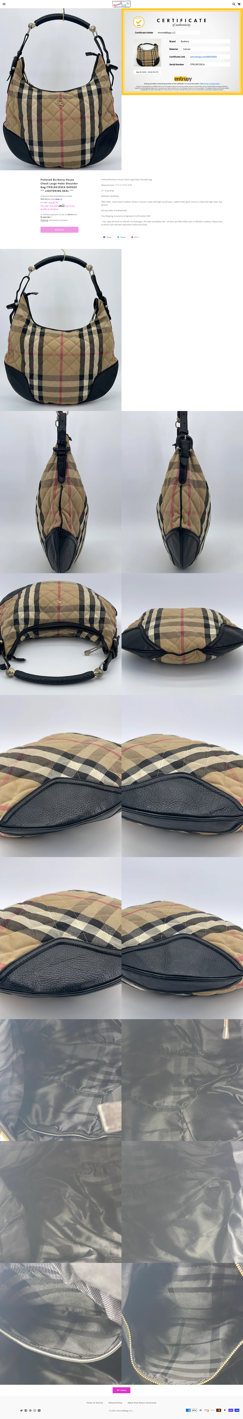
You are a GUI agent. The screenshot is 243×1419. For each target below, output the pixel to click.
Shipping (44, 220)
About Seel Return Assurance (142, 1403)
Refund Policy (115, 1403)
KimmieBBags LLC (125, 1410)
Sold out (59, 230)
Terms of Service (95, 1403)
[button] (59, 215)
